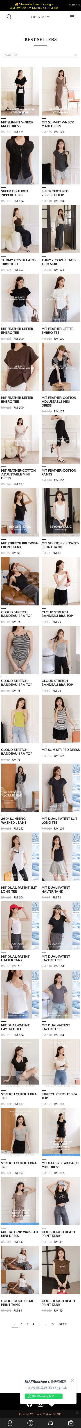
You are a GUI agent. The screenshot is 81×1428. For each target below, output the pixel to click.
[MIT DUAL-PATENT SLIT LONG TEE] (61, 788)
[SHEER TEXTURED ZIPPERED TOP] (20, 160)
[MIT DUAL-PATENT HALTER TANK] (61, 856)
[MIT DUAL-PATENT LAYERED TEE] (61, 925)
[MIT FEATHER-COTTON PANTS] (61, 439)
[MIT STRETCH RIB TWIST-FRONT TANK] (20, 512)
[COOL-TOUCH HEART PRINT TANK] (61, 1201)
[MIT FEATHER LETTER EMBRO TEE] (20, 298)
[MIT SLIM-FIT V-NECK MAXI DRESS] (20, 91)
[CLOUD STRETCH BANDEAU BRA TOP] (20, 581)
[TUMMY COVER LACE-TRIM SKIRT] (20, 229)
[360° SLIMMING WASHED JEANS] (20, 788)
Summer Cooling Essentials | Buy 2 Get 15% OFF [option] (41, 1414)
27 (52, 1324)
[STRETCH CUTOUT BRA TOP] (20, 1063)
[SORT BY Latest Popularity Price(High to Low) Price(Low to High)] (41, 54)
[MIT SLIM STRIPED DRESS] (61, 719)
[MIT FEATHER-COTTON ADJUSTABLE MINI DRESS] (61, 367)
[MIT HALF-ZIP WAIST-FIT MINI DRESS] (61, 1132)
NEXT (63, 1324)
